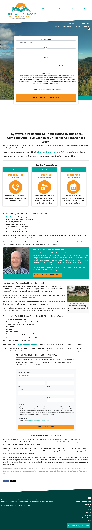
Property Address (46, 39)
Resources (87, 515)
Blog (89, 520)
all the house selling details (27, 344)
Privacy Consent (46, 87)
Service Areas (44, 13)
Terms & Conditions (46, 89)
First (30, 54)
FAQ (84, 9)
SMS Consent (46, 73)
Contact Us (86, 26)
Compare (68, 9)
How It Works (58, 9)
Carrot (28, 505)
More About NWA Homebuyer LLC (47, 274)
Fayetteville (61, 442)
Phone (46, 57)
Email (61, 65)
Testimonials (76, 9)
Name (46, 47)
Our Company (76, 26)
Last (61, 54)
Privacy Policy (57, 89)
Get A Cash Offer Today (63, 26)
